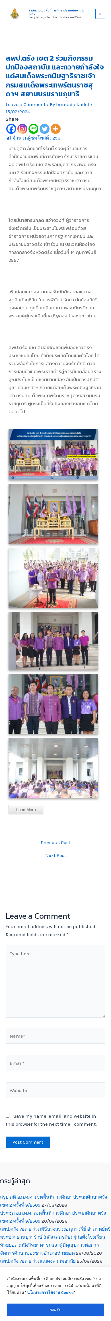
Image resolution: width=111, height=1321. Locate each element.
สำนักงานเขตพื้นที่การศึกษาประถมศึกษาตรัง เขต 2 (56, 12)
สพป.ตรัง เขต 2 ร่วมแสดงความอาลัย (38, 1261)
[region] (55, 1294)
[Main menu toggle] (100, 14)
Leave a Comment (26, 104)
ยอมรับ (55, 1309)
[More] (56, 129)
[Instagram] (22, 129)
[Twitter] (45, 129)
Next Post (55, 855)
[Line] (33, 129)
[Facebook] (11, 129)
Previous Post (55, 842)
